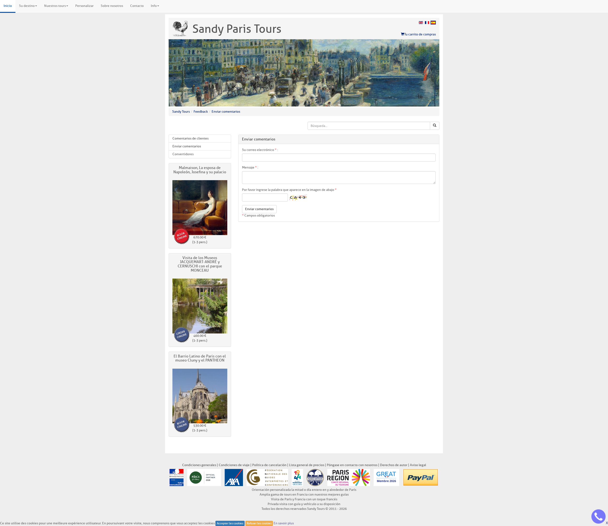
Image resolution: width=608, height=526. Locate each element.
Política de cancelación (269, 465)
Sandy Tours (181, 112)
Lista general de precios (306, 465)
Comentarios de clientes (190, 138)
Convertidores (183, 154)
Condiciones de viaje (234, 465)
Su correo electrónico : (260, 150)
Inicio (8, 6)
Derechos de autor (393, 465)
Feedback (201, 112)
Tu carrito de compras (420, 34)
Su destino (27, 6)
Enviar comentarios (226, 112)
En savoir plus (284, 523)
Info (154, 6)
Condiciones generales (199, 465)
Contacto (137, 6)
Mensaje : (250, 167)
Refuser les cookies (259, 523)
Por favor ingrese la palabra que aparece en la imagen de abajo (289, 190)
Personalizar (84, 6)
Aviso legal (418, 465)
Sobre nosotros (112, 6)
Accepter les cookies (230, 523)
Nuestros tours (55, 6)
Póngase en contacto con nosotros (352, 465)
